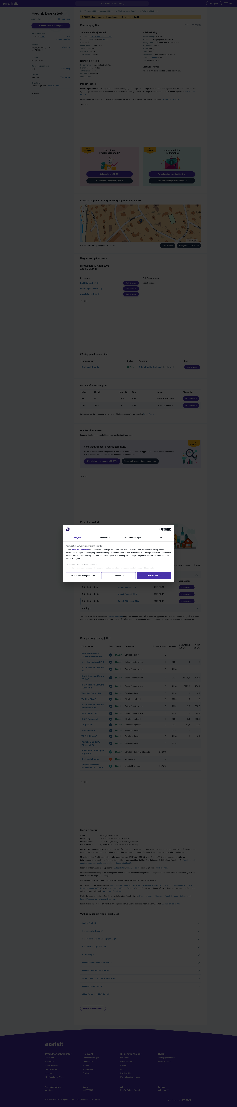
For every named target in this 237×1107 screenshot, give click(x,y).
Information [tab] (104, 538)
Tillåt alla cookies (154, 576)
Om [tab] (160, 538)
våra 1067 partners (80, 550)
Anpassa (117, 576)
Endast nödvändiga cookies (83, 576)
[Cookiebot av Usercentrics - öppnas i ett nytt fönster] (160, 529)
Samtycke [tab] (77, 538)
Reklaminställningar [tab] (132, 538)
